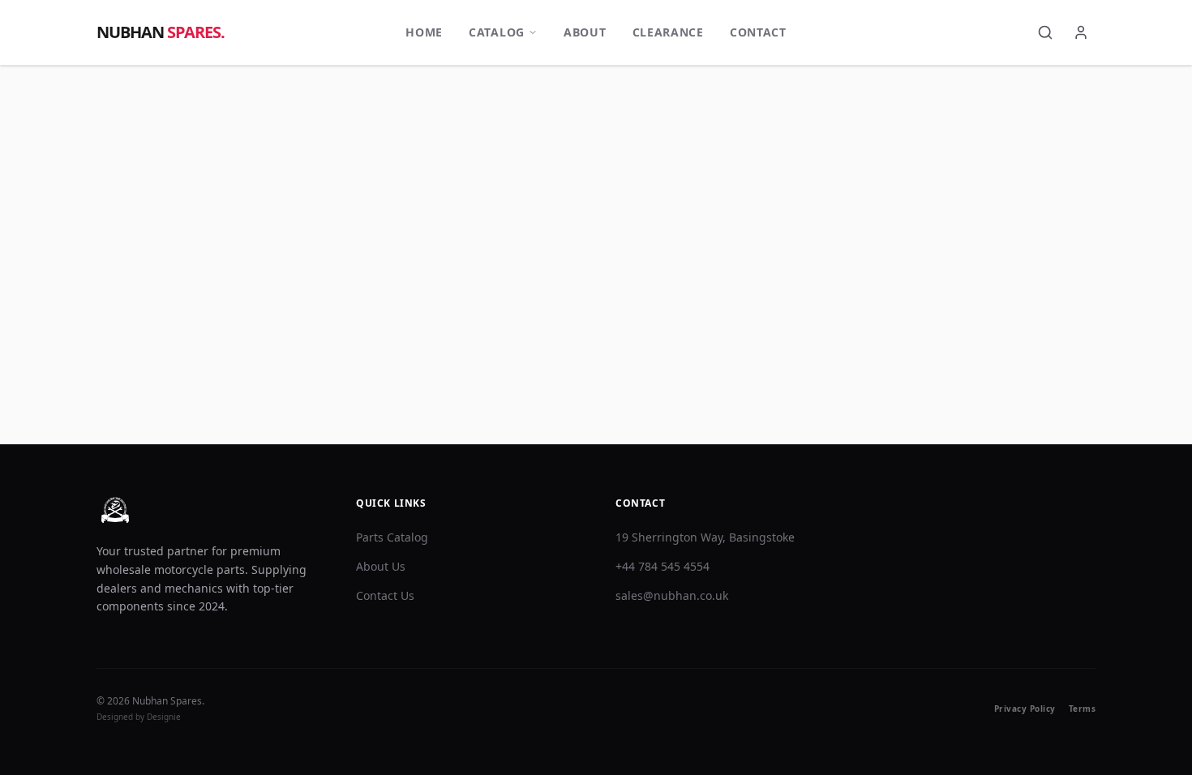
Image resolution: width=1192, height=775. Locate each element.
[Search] (1045, 32)
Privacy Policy (1025, 708)
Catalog (497, 32)
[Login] (1081, 32)
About (585, 32)
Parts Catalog (392, 537)
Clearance (668, 32)
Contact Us (385, 595)
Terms (1082, 708)
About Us (380, 566)
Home (424, 32)
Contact (758, 32)
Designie (164, 716)
